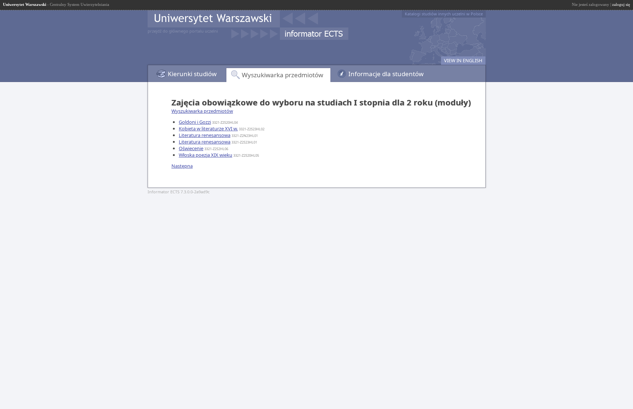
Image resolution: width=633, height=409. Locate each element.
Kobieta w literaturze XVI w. (208, 128)
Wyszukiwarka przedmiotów (282, 75)
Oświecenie (191, 148)
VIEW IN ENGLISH (463, 60)
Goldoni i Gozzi (195, 122)
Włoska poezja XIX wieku (205, 155)
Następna (182, 166)
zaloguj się (621, 4)
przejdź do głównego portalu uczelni (183, 31)
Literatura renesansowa (204, 135)
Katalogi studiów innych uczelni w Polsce (444, 13)
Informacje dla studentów (385, 74)
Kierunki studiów (192, 74)
